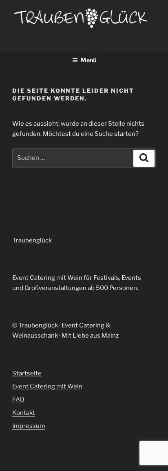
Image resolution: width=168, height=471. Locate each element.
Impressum (28, 426)
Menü (88, 60)
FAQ (18, 399)
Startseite (27, 373)
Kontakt (23, 412)
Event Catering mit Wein (47, 386)
